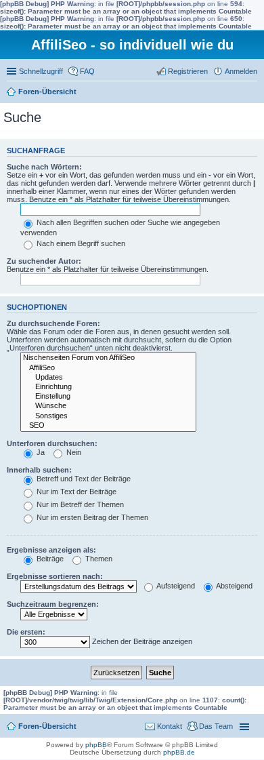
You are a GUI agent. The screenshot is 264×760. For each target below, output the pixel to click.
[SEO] (108, 426)
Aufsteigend (175, 586)
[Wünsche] (108, 406)
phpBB (96, 744)
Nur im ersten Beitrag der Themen (91, 517)
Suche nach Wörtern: (44, 167)
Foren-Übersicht (47, 91)
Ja (40, 452)
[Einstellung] (108, 396)
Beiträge (49, 559)
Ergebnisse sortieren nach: (55, 576)
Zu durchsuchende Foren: (53, 323)
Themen (97, 559)
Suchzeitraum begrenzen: (53, 604)
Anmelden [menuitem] (241, 71)
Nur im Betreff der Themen (79, 504)
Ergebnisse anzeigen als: (51, 550)
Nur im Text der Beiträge (75, 491)
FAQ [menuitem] (87, 71)
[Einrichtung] (108, 387)
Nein (72, 452)
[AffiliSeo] (108, 368)
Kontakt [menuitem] (169, 726)
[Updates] (108, 377)
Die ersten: (26, 632)
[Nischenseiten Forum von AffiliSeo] (108, 358)
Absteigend (233, 586)
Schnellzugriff (41, 71)
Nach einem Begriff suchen (80, 243)
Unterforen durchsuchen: (52, 443)
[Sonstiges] (108, 416)
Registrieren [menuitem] (188, 71)
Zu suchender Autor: (44, 261)
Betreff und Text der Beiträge (83, 479)
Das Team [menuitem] (216, 726)
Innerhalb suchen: (39, 470)
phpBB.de (179, 752)
